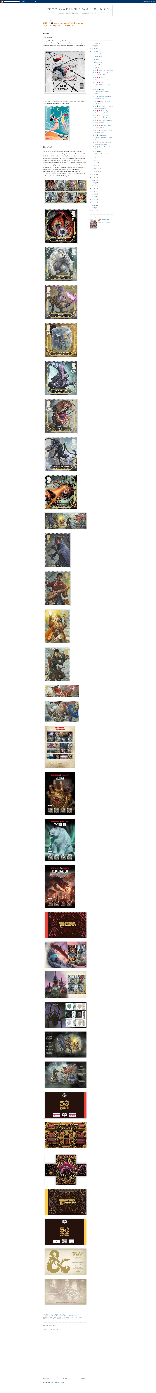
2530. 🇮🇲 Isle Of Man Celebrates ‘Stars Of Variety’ (102, 122)
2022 (93, 177)
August (96, 65)
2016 (93, 194)
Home (65, 1378)
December (97, 54)
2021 (93, 180)
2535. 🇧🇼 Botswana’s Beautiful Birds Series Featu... (102, 97)
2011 (93, 208)
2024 (93, 51)
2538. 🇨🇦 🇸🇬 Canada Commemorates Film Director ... (103, 79)
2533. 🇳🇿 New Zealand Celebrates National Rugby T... (103, 107)
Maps (75, 1317)
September (97, 62)
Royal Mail (61, 1318)
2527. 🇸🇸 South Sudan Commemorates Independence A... (102, 137)
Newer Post (46, 1378)
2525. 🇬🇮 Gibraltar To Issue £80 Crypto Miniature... (102, 148)
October (96, 59)
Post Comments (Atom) (57, 1382)
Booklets (52, 1315)
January (96, 171)
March (96, 165)
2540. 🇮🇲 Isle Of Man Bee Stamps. (103, 70)
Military (80, 1317)
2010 (93, 211)
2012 (93, 205)
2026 (93, 46)
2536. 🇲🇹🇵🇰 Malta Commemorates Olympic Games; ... (101, 91)
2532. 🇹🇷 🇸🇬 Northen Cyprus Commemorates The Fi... (101, 112)
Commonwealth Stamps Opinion (78, 9)
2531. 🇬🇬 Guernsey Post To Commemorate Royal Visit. (101, 117)
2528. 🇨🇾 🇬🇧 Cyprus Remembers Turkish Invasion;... (102, 131)
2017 (93, 191)
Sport (68, 1318)
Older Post (83, 1378)
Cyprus (62, 1317)
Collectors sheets (70, 1315)
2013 (93, 202)
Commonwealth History (51, 1317)
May (95, 160)
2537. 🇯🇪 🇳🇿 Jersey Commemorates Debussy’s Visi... (101, 84)
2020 (93, 183)
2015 (93, 197)
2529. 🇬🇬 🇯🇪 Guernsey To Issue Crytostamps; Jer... (102, 126)
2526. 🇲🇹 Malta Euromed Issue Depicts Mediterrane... (102, 143)
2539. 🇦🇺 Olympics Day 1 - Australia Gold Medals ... (101, 74)
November (97, 57)
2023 (93, 175)
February (96, 168)
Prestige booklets (50, 1318)
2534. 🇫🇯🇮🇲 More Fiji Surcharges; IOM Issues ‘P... (103, 102)
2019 (93, 186)
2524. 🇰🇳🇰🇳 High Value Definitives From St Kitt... (101, 153)
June (95, 157)
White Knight (104, 219)
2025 (93, 49)
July (95, 68)
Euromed (69, 1317)
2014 (93, 199)
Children (59, 1315)
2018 (93, 188)
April (95, 163)
